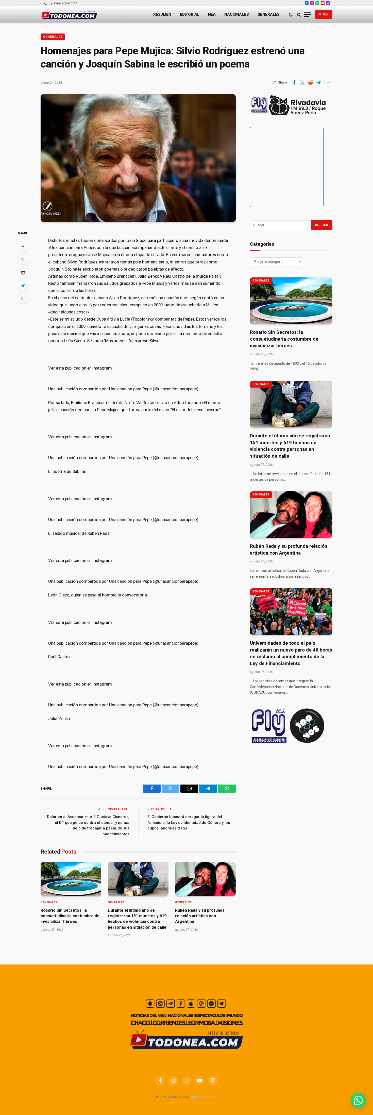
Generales (269, 14)
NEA (212, 14)
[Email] (23, 273)
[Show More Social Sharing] (328, 82)
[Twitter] (23, 260)
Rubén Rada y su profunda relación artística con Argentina (200, 916)
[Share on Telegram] (318, 82)
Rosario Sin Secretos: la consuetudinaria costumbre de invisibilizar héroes (70, 916)
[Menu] (307, 14)
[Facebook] (23, 247)
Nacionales (236, 14)
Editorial (189, 14)
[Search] (299, 14)
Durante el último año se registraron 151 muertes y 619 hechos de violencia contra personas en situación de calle (137, 919)
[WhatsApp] (23, 298)
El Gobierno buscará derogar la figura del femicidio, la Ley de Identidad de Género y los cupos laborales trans (188, 822)
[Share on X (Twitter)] (302, 82)
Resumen (162, 14)
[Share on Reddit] (310, 82)
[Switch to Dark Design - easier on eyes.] (46, 3)
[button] (358, 1100)
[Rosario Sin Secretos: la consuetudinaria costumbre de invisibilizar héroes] (71, 879)
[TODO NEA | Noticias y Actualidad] (69, 14)
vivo (323, 14)
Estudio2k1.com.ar (203, 1097)
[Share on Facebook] (294, 82)
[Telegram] (23, 285)
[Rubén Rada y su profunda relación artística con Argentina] (205, 879)
